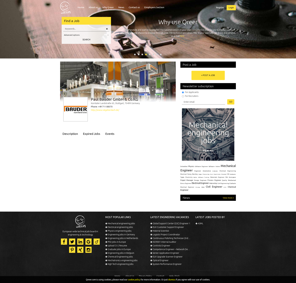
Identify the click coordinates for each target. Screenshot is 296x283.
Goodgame (233, 174)
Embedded (183, 166)
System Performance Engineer (167, 264)
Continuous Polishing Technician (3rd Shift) (171, 238)
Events (109, 133)
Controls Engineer (161, 245)
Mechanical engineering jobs (121, 223)
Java (202, 187)
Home (81, 7)
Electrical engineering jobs (120, 227)
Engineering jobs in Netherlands (122, 238)
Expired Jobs (91, 133)
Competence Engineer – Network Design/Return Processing (171, 249)
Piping (189, 174)
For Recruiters (191, 96)
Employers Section (154, 7)
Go (230, 101)
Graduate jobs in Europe (119, 249)
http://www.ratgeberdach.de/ (105, 110)
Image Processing (203, 174)
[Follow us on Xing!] (80, 250)
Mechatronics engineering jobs (122, 260)
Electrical (183, 174)
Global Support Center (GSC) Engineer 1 (171, 223)
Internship (213, 183)
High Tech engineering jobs (120, 264)
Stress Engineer (185, 183)
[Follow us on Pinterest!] (72, 250)
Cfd (228, 174)
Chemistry (188, 177)
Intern (218, 166)
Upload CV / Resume (117, 245)
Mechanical (232, 180)
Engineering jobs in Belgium (120, 253)
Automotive (207, 171)
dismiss (171, 279)
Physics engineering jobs (119, 231)
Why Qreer (108, 7)
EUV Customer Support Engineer (168, 227)
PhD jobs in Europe (116, 242)
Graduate (215, 171)
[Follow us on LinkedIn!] (80, 242)
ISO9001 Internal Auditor (164, 242)
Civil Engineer (214, 186)
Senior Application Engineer (165, 253)
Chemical (223, 174)
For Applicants (192, 92)
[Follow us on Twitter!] (72, 242)
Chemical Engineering (228, 171)
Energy (197, 187)
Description (70, 133)
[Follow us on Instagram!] (88, 250)
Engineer (197, 171)
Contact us (134, 7)
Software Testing (203, 177)
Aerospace (232, 177)
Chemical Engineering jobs (120, 256)
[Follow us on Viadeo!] (97, 242)
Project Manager (186, 180)
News (121, 7)
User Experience (215, 174)
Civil (225, 187)
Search (86, 39)
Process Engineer (214, 180)
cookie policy (134, 279)
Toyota (182, 177)
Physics (191, 166)
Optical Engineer (160, 260)
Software (212, 166)
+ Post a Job (208, 75)
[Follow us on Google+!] (88, 242)
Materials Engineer (217, 177)
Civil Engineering (223, 183)
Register (220, 7)
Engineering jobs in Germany (121, 234)
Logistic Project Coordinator (166, 234)
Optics (195, 177)
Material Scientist (160, 231)
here (182, 36)
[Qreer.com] (65, 7)
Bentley (195, 174)
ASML (200, 223)
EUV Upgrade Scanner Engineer (167, 256)
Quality (224, 180)
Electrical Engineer (200, 183)
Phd (226, 177)
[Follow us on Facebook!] (64, 242)
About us (93, 7)
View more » (228, 198)
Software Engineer (201, 166)
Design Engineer (200, 180)
